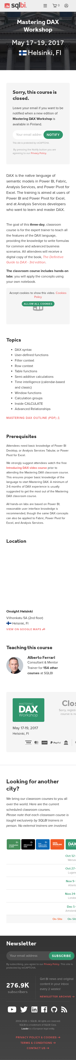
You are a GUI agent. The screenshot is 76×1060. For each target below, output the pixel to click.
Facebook (45, 1009)
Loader (25, 1028)
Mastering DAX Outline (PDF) (31, 418)
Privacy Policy (51, 964)
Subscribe (61, 956)
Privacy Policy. (39, 153)
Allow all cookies (38, 303)
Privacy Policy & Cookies (36, 1037)
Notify (53, 135)
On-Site (57, 919)
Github (55, 1009)
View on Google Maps (23, 629)
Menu (45, 5)
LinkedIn (35, 1009)
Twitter (24, 1009)
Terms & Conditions (36, 1043)
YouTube (12, 1009)
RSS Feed (65, 1009)
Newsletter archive (55, 996)
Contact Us (36, 1048)
